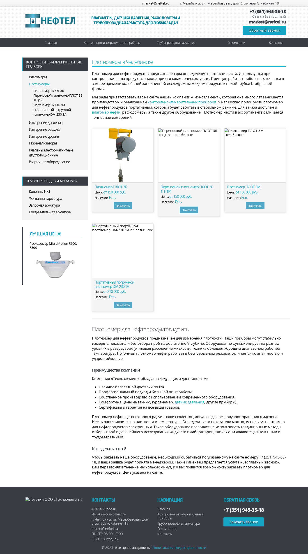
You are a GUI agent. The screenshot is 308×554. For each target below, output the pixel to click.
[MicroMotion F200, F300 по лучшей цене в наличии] (55, 264)
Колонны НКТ (39, 191)
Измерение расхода (44, 129)
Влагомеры (38, 76)
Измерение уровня (44, 136)
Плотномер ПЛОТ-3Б (48, 90)
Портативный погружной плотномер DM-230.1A (52, 111)
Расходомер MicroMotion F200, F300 (53, 245)
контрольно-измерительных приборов (182, 102)
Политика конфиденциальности (179, 547)
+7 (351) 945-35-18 (268, 11)
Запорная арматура (44, 205)
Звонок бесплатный (269, 16)
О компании (236, 42)
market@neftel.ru (155, 3)
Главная (51, 42)
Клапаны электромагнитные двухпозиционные (51, 153)
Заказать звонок (243, 521)
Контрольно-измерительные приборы (112, 42)
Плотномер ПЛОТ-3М (49, 104)
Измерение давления (45, 122)
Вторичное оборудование (49, 161)
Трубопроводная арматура (176, 42)
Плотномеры (39, 83)
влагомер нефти (106, 112)
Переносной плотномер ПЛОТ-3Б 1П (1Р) (57, 97)
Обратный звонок (264, 30)
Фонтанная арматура (45, 198)
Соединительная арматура (50, 211)
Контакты (276, 42)
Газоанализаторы (43, 143)
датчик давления (189, 402)
